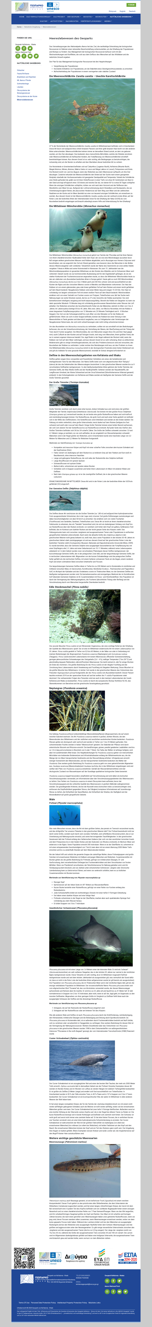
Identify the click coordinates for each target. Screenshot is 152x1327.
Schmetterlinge (23, 84)
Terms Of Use (24, 1303)
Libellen (20, 87)
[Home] (30, 7)
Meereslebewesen (25, 100)
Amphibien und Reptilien (26, 77)
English (122, 11)
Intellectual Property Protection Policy (72, 1303)
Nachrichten (72, 21)
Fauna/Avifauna (23, 74)
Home (21, 17)
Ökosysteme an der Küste (27, 96)
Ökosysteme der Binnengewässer (23, 91)
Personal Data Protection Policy (43, 1303)
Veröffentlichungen (91, 21)
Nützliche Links (94, 1303)
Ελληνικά (112, 11)
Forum (131, 5)
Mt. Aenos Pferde (24, 80)
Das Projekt (59, 17)
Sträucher (20, 70)
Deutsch (132, 11)
